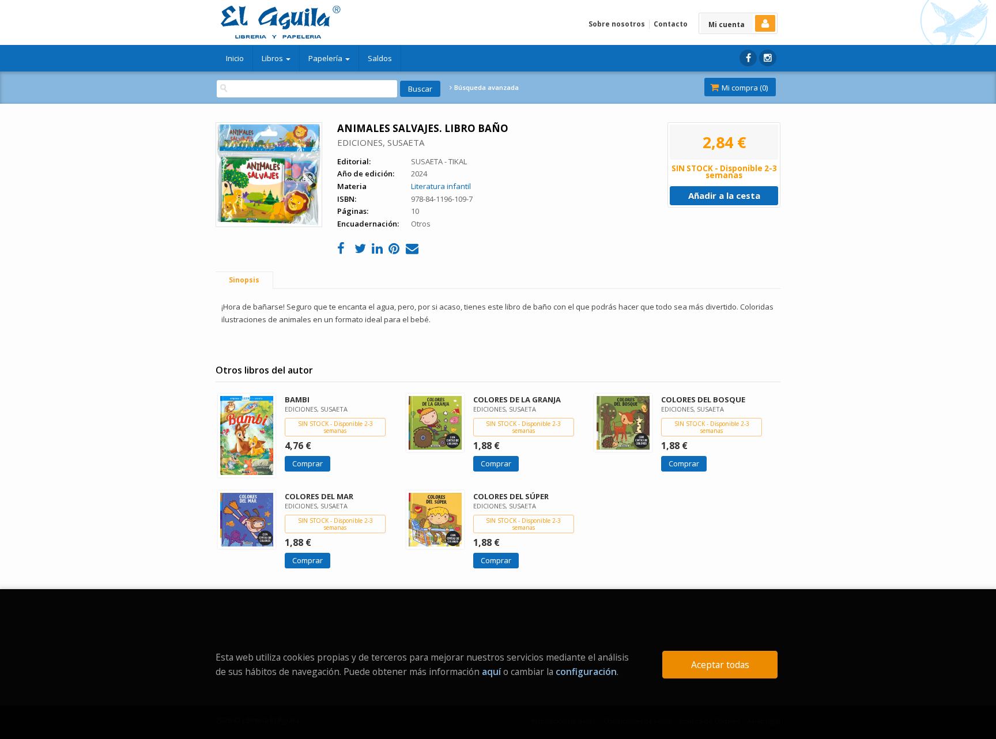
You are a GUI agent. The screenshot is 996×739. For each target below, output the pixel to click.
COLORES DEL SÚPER (511, 496)
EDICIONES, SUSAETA (380, 142)
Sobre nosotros (616, 24)
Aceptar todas (720, 664)
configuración (586, 671)
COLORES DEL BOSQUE (703, 399)
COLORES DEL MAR (319, 496)
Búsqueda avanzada (485, 87)
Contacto (671, 24)
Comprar (307, 463)
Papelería (326, 58)
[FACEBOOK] (748, 58)
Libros (273, 58)
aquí (491, 671)
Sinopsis (244, 280)
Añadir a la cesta (724, 195)
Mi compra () (744, 87)
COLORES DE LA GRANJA (517, 399)
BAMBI (297, 399)
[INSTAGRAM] (767, 58)
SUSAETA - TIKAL (439, 161)
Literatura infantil (441, 186)
